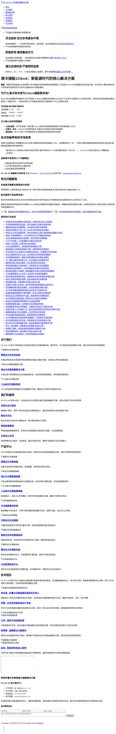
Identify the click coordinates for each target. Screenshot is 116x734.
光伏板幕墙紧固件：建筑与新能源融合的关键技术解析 (27, 257)
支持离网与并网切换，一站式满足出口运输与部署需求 (27, 58)
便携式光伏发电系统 (10, 355)
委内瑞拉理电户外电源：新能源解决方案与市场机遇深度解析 (29, 271)
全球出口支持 (7, 436)
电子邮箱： (9, 696)
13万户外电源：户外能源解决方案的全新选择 (23, 241)
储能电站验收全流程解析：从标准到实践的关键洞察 (26, 227)
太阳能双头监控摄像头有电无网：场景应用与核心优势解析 (29, 222)
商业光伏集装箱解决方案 (13, 369)
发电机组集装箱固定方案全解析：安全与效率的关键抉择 (28, 293)
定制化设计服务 (8, 405)
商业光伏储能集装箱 (10, 476)
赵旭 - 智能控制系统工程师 (13, 648)
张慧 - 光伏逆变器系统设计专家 (16, 603)
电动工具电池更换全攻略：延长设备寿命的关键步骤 (26, 279)
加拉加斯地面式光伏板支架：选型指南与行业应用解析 (27, 266)
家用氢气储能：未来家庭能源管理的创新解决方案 (25, 328)
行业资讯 (9, 23)
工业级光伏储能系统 (10, 384)
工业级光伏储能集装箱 (11, 491)
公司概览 (9, 10)
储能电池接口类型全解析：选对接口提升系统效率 (25, 263)
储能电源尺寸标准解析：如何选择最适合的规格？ (25, 334)
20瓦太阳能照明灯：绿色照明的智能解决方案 (23, 246)
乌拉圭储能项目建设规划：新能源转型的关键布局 (25, 315)
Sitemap (40, 723)
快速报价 (9, 21)
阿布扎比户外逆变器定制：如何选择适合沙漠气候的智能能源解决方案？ (34, 233)
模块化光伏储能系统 (10, 549)
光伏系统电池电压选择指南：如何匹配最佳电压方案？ (80, 212)
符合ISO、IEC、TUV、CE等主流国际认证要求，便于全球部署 (30, 72)
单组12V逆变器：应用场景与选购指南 (20, 244)
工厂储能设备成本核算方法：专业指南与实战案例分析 (27, 260)
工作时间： (9, 688)
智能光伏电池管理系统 (11, 535)
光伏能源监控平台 (9, 564)
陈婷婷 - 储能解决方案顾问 (13, 630)
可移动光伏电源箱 (9, 520)
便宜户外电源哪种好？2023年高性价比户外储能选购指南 (28, 235)
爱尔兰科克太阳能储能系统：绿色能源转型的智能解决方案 (29, 323)
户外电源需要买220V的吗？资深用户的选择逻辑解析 (26, 274)
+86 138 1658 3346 (46, 173)
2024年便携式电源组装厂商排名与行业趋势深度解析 (26, 298)
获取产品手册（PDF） (58, 58)
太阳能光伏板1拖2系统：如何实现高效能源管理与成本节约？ (29, 285)
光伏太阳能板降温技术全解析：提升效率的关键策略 (26, 238)
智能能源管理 (7, 426)
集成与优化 (6, 415)
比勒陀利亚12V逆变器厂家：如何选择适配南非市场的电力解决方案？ (33, 309)
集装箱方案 (9, 12)
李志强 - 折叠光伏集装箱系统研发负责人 (20, 593)
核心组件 (9, 15)
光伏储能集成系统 (9, 506)
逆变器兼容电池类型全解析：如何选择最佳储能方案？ (27, 287)
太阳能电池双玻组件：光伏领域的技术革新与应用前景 (27, 268)
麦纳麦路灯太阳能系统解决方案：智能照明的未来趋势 (27, 249)
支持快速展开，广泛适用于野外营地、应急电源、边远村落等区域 (31, 44)
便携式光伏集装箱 (9, 462)
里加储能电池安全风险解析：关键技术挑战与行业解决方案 (29, 307)
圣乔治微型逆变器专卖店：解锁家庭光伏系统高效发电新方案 (29, 276)
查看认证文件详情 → (64, 72)
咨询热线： (9, 694)
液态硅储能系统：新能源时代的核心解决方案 (23, 331)
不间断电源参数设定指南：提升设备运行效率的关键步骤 (28, 224)
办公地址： (9, 691)
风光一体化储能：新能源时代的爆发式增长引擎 (24, 326)
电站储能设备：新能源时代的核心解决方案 (22, 282)
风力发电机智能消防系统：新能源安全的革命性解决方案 (28, 320)
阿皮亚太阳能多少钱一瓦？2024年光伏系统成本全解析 (27, 230)
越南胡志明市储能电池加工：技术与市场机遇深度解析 (30, 212)
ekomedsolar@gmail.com (72, 173)
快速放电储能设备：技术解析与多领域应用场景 (24, 304)
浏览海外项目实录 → (66, 44)
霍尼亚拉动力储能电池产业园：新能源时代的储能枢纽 (27, 296)
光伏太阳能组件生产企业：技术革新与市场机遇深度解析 (28, 255)
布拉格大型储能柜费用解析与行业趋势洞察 (22, 301)
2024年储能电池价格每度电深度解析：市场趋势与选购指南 (29, 318)
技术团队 (9, 18)
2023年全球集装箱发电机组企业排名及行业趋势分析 (26, 290)
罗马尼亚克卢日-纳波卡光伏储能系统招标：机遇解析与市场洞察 (31, 252)
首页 (7, 7)
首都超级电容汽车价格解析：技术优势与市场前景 (25, 312)
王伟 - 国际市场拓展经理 (12, 620)
